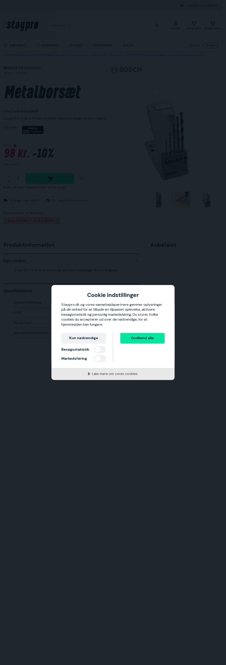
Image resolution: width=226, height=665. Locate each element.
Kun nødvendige (83, 338)
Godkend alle (142, 338)
